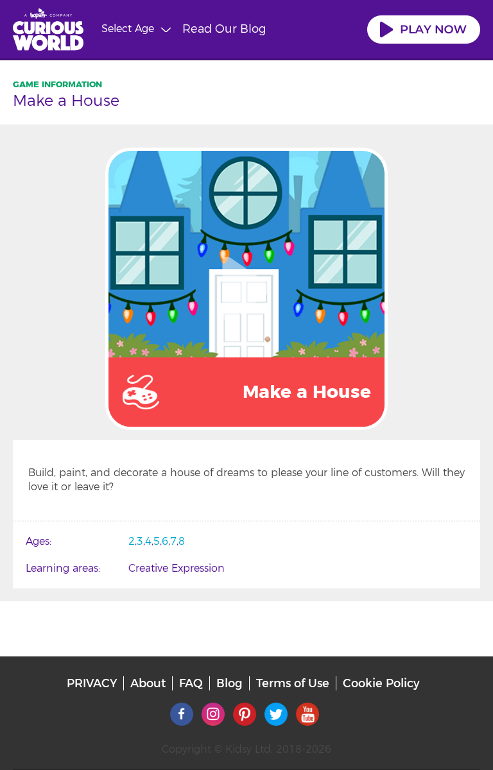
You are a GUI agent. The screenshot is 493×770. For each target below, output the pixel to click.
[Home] (48, 31)
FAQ (191, 683)
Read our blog (224, 29)
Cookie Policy (381, 683)
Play (246, 289)
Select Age (127, 28)
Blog (229, 683)
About (148, 683)
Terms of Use (292, 683)
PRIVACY (92, 683)
